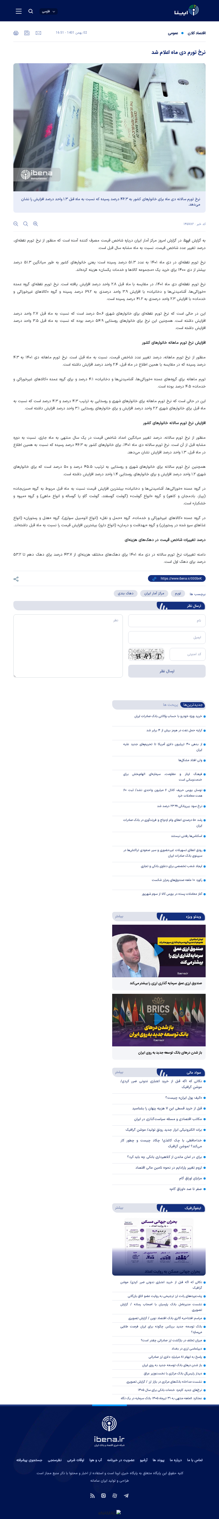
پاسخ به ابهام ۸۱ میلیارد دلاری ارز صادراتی (175, 1357)
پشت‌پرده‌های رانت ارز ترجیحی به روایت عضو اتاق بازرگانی (165, 1296)
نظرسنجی (55, 1460)
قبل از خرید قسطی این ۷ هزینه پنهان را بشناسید (167, 1108)
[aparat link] (114, 1495)
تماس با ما (195, 1460)
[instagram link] (103, 1495)
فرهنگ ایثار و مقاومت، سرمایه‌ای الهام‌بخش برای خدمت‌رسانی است (162, 777)
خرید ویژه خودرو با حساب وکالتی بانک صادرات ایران (168, 716)
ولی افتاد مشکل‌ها (190, 760)
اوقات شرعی (75, 1460)
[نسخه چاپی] (15, 32)
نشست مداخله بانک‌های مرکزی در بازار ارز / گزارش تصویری (164, 1381)
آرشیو (143, 1460)
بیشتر (118, 916)
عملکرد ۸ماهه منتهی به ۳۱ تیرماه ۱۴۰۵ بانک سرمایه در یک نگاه (161, 1398)
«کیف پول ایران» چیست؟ (183, 1098)
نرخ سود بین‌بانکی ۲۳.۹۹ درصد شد (179, 806)
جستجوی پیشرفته (29, 1460)
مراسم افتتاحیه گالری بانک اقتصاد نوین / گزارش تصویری (165, 1318)
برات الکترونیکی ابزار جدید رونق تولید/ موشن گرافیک (164, 1130)
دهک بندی (126, 593)
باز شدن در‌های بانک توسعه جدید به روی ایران (170, 1053)
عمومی (173, 33)
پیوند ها (159, 1460)
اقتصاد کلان (197, 33)
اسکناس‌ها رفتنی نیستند (186, 836)
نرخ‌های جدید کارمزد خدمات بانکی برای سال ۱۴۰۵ (170, 1390)
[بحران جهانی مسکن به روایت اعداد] (159, 1247)
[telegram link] (126, 1495)
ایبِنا (187, 240)
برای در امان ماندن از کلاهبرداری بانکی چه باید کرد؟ (164, 1157)
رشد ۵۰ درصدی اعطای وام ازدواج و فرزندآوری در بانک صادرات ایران (162, 823)
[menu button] (18, 11)
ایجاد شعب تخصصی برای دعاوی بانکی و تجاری (171, 866)
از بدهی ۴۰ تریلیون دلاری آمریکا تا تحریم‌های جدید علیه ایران (162, 747)
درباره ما (176, 1460)
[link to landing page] (173, 11)
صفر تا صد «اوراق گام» (186, 1189)
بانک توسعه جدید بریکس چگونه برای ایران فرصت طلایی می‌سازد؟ (161, 1329)
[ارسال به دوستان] (37, 32)
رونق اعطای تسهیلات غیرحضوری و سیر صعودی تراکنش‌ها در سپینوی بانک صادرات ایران (162, 853)
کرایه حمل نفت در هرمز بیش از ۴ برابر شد (174, 730)
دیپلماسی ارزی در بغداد (186, 1348)
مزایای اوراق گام (190, 1178)
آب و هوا (95, 1460)
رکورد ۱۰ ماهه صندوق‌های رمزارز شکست (177, 880)
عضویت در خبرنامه (121, 1460)
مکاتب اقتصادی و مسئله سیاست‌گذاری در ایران (168, 1119)
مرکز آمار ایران (154, 593)
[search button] (30, 11)
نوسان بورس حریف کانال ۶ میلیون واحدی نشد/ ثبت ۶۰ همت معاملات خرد (162, 793)
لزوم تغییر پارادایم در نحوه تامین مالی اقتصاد (168, 1167)
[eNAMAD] (109, 1512)
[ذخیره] (26, 32)
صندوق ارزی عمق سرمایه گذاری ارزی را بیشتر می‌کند (166, 983)
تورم (178, 593)
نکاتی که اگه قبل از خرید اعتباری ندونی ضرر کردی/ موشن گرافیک (161, 1285)
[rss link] (92, 1495)
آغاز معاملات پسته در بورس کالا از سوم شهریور (172, 894)
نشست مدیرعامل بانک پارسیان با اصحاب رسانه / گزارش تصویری (161, 1307)
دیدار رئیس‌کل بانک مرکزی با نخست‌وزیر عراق (173, 1373)
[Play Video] (159, 951)
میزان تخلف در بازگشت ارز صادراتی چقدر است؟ (171, 1340)
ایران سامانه (98, 1481)
